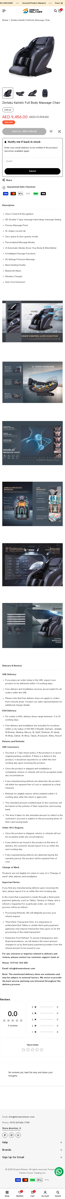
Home (5, 20)
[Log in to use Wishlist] (51, 131)
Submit (32, 171)
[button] (45, 1007)
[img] (12, 1021)
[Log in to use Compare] (59, 131)
